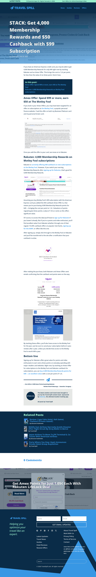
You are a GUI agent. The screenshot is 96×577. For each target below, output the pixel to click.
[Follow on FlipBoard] (44, 530)
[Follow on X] (55, 530)
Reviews (77, 8)
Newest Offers (42, 548)
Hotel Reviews (42, 545)
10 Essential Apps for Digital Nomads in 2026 (30, 1)
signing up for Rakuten (52, 170)
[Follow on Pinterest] (40, 530)
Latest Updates (42, 536)
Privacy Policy (69, 536)
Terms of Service (70, 539)
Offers (84, 8)
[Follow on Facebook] (48, 530)
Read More (19, 493)
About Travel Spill (70, 530)
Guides (69, 8)
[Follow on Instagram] (52, 530)
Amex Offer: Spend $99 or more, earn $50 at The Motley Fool (45, 86)
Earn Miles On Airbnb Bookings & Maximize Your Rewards (70, 1)
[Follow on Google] (37, 530)
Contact (66, 542)
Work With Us (69, 533)
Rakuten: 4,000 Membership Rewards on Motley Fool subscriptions (44, 90)
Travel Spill (14, 56)
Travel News (41, 539)
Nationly (42, 397)
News (63, 8)
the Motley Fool (47, 108)
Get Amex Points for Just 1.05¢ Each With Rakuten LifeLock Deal (47, 485)
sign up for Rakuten (61, 218)
